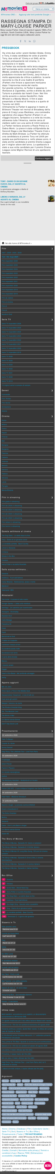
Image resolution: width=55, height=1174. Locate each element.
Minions (5, 1081)
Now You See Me (9, 1085)
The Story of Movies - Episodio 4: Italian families (20, 868)
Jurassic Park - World (27, 1096)
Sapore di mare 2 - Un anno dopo (14, 988)
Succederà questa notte (11, 648)
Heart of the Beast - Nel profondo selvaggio (18, 673)
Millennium (32, 1107)
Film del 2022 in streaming (12, 518)
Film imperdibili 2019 (10, 289)
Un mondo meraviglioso (11, 772)
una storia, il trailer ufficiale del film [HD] (17, 1050)
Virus (17, 1103)
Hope (4, 628)
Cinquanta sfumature (10, 1099)
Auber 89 (5, 833)
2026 (9, 253)
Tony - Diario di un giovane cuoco (14, 539)
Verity (4, 677)
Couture (5, 560)
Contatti (13, 1150)
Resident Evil (7, 616)
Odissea (10, 883)
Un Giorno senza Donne (11, 719)
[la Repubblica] (49, 3)
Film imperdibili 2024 (10, 269)
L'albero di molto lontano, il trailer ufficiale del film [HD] (22, 1068)
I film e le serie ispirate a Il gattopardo (23, 1088)
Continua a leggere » (43, 158)
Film (29, 1128)
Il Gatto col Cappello (9, 640)
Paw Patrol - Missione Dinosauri (14, 796)
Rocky (15, 1122)
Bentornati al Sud (8, 636)
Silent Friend (7, 764)
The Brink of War (8, 715)
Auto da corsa (8, 1103)
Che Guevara (43, 1118)
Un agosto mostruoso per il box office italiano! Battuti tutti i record (26, 1020)
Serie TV (6, 1131)
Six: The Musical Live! (10, 711)
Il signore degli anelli (43, 1114)
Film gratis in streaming (10, 501)
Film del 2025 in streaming (12, 505)
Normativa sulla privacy (29, 1150)
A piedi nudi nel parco (10, 967)
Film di (4, 306)
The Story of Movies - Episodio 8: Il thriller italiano (20, 847)
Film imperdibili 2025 (10, 265)
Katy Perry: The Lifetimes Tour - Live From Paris (20, 751)
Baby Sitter (33, 1092)
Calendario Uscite (40, 1128)
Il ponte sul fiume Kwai (10, 933)
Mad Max (32, 1118)
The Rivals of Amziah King (12, 707)
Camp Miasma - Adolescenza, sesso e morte (18, 582)
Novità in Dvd (7, 314)
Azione (4, 411)
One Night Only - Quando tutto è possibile (22, 904)
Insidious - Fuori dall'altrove (12, 578)
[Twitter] (25, 41)
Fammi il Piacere (8, 768)
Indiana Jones (27, 1103)
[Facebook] (20, 41)
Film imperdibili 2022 (10, 277)
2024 (20, 253)
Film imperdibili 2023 (10, 273)
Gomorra (26, 1081)
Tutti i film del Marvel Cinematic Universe (18, 1114)
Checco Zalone (8, 1092)
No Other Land (7, 954)
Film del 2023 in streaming (12, 514)
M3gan (20, 1085)
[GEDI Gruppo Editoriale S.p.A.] (41, 3)
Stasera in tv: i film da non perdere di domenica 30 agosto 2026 (26, 1025)
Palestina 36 (6, 624)
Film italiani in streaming (11, 522)
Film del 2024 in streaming (12, 510)
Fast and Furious (25, 1111)
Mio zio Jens (6, 687)
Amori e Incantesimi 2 (10, 809)
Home (4, 1128)
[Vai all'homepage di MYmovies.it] (14, 10)
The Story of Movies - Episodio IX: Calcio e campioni (21, 843)
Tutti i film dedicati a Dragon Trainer (38, 1085)
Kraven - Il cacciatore (10, 1001)
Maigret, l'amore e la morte (12, 703)
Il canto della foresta (9, 657)
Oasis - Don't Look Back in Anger (14, 825)
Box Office (34, 1131)
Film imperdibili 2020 (10, 285)
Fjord (4, 632)
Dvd (13, 1131)
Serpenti (5, 821)
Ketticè (4, 776)
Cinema (12, 1128)
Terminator (6, 1122)
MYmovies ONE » (8, 14)
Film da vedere (7, 298)
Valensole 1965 (8, 590)
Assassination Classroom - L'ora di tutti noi (18, 695)
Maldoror (5, 586)
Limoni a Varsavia (8, 548)
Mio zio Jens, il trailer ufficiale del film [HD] (18, 1058)
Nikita (4, 947)
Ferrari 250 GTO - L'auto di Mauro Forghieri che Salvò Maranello (26, 788)
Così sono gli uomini (9, 699)
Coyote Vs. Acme (8, 743)
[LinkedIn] (29, 41)
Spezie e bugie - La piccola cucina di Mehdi (18, 805)
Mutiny (4, 817)
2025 (14, 253)
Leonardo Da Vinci (9, 1096)
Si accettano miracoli (10, 960)
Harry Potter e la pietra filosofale (14, 564)
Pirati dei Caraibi (27, 1099)
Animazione (6, 407)
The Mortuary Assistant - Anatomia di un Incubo (19, 780)
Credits (5, 1150)
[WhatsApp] (34, 41)
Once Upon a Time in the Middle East (16, 691)
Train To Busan (7, 739)
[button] (47, 1165)
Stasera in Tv (22, 1131)
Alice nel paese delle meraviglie (14, 1118)
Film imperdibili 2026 (10, 261)
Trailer (20, 1134)
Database (21, 1128)
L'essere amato (7, 665)
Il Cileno (5, 552)
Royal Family (44, 1092)
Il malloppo (6, 760)
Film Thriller (6, 398)
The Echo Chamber (9, 813)
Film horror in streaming (11, 526)
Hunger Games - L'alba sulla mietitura (16, 603)
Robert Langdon (8, 1107)
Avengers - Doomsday (10, 612)
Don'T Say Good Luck (10, 724)
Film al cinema (7, 302)
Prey (3, 940)
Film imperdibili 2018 (10, 294)
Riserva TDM (23, 1153)
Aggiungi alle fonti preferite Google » (35, 14)
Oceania (5, 573)
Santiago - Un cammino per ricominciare (17, 607)
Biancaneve (44, 1088)
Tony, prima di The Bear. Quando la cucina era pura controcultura (26, 1041)
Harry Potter (21, 1107)
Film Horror (6, 403)
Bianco (4, 661)
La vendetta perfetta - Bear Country (15, 544)
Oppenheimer (21, 1092)
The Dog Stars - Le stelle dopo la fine (16, 535)
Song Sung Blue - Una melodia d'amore (17, 994)
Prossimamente (9, 1134)
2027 (4, 253)
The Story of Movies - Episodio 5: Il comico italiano (21, 864)
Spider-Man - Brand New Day (18, 888)
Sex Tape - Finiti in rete (10, 974)
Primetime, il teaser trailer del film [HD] (16, 1054)
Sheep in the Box (8, 556)
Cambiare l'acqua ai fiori (11, 644)
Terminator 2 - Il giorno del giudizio (21, 916)
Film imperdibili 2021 (10, 281)
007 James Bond (41, 1099)
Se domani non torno (10, 653)
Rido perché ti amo (9, 926)
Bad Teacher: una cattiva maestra (14, 981)
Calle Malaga (7, 620)
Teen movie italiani (9, 1111)
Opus (5, 1088)
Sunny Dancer (7, 747)
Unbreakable (39, 1103)
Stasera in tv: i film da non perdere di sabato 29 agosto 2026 (24, 1046)
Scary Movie (15, 1081)
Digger (4, 669)
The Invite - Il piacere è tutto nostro (15, 599)
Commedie (6, 394)
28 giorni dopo (37, 1081)
